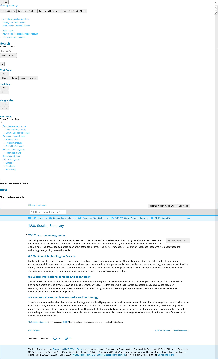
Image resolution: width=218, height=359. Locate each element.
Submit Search (8, 55)
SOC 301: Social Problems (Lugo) (130, 218)
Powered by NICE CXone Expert (68, 349)
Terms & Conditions (95, 355)
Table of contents (178, 240)
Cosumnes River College (94, 218)
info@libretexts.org (165, 355)
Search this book (7, 47)
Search (32, 212)
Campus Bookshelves (63, 218)
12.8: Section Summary (38, 322)
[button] (10, 166)
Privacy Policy (78, 355)
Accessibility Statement (114, 355)
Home (41, 218)
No (70, 338)
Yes (59, 338)
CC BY (66, 322)
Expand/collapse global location (188, 217)
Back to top (33, 330)
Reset (4, 74)
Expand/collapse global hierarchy (31, 218)
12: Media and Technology (167, 218)
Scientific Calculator (15, 146)
